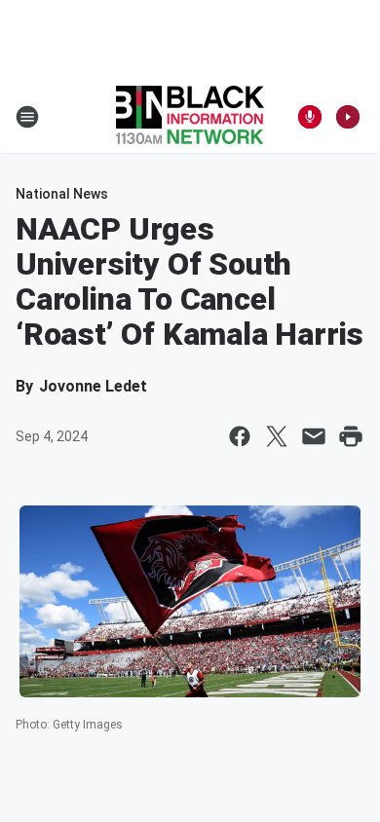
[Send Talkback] (310, 117)
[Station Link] (190, 117)
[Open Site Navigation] (27, 117)
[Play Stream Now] (348, 117)
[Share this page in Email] (313, 436)
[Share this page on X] (276, 436)
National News (62, 194)
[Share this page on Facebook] (239, 436)
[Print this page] (350, 436)
